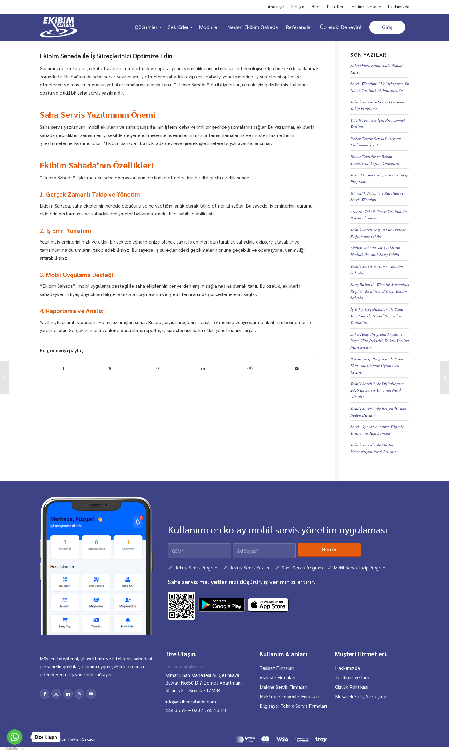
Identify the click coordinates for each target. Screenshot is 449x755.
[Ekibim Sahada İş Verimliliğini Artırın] (4, 377)
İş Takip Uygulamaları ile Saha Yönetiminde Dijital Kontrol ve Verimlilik (376, 315)
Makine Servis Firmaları (283, 687)
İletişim (298, 6)
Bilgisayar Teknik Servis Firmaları (293, 706)
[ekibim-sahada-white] (58, 27)
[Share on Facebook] (63, 368)
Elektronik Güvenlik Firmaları (289, 696)
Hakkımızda (398, 6)
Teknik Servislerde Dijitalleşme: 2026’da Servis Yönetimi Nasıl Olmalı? (377, 390)
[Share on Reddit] (250, 368)
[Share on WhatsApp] (156, 368)
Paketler (335, 6)
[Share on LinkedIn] (203, 368)
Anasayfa (276, 6)
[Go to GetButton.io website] (14, 749)
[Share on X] (110, 368)
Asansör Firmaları (277, 677)
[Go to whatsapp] (14, 737)
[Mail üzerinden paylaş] (296, 368)
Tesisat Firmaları (277, 668)
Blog (316, 6)
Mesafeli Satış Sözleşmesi (362, 696)
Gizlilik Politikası (351, 687)
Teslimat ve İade (365, 6)
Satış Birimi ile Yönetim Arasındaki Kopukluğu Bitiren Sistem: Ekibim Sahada (379, 290)
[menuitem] (276, 7)
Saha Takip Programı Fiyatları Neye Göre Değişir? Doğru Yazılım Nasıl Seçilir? (379, 340)
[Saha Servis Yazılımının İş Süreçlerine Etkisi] (444, 377)
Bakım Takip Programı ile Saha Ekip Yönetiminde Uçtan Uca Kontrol (376, 365)
